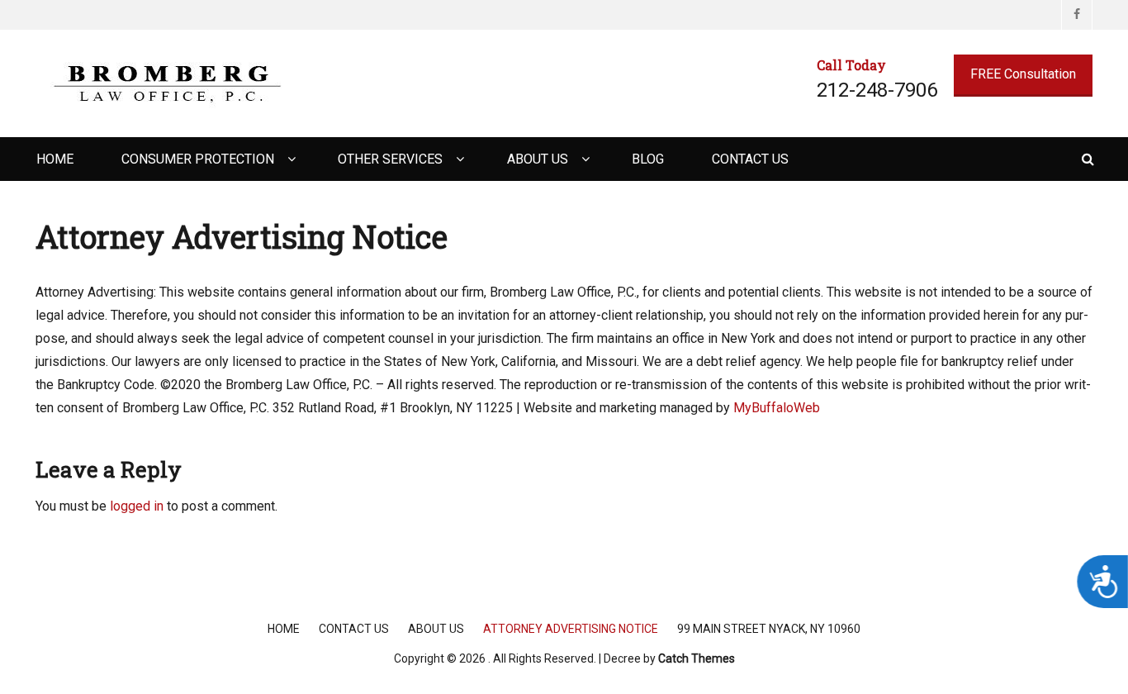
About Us (537, 159)
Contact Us (750, 159)
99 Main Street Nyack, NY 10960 (768, 628)
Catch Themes (696, 658)
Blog (648, 159)
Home (54, 159)
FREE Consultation (1023, 74)
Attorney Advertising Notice (570, 628)
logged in (137, 506)
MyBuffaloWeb (776, 408)
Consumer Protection (197, 159)
